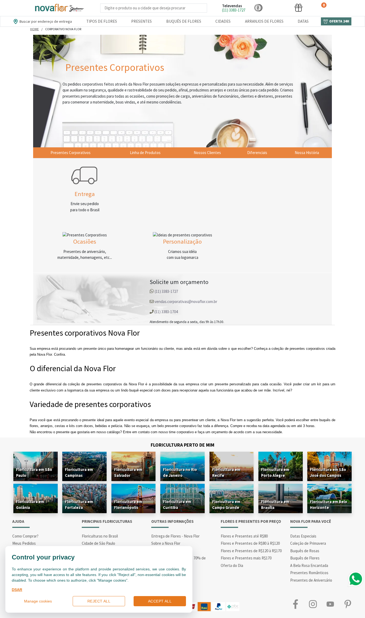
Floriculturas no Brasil (100, 536)
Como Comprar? (25, 536)
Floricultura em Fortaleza (79, 504)
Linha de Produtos (145, 152)
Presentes (141, 21)
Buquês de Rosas (304, 550)
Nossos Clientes (207, 152)
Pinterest (347, 604)
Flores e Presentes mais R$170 (246, 558)
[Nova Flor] (59, 8)
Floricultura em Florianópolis (128, 504)
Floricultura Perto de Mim (182, 445)
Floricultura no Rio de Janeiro (180, 472)
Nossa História (307, 152)
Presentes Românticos (309, 572)
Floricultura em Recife (226, 472)
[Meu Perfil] (278, 8)
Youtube (330, 604)
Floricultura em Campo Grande (226, 504)
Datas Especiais (303, 536)
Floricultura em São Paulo (34, 472)
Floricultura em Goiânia (30, 504)
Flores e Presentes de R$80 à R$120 (250, 543)
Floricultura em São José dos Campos (328, 472)
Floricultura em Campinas (79, 472)
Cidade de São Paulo (98, 543)
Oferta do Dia (232, 565)
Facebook (295, 604)
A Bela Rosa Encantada (309, 565)
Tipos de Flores (101, 21)
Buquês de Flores (183, 21)
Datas (303, 21)
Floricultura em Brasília (275, 504)
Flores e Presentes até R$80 (244, 536)
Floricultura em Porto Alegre (275, 472)
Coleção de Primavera (308, 543)
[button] (258, 8)
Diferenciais (257, 152)
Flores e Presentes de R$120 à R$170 (251, 550)
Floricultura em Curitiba (177, 504)
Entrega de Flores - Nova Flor (175, 536)
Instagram (312, 604)
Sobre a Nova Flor (165, 543)
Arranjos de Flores (264, 21)
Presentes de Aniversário (311, 580)
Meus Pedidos (24, 543)
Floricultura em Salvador (128, 472)
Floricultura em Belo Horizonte (328, 504)
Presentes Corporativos (71, 152)
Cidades (223, 21)
